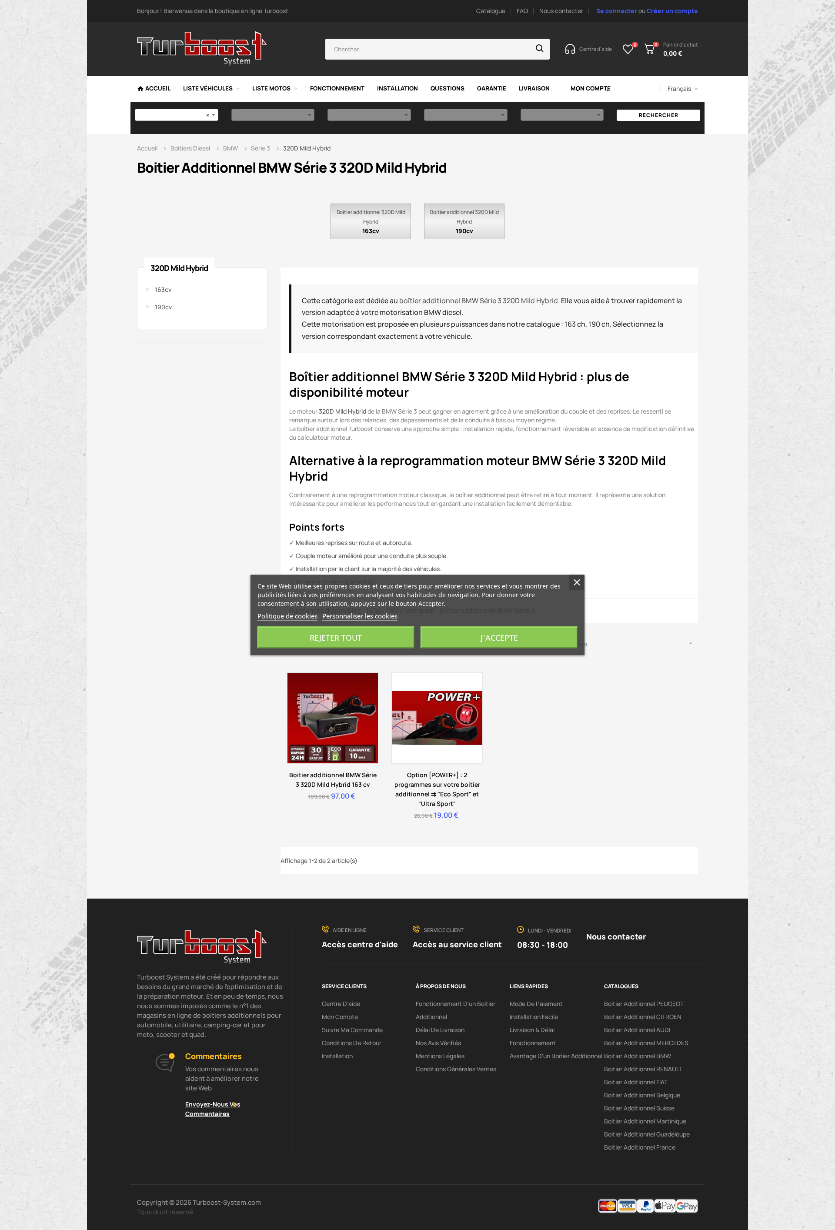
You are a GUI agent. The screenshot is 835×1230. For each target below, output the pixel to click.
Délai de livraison (440, 1030)
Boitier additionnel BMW (637, 1056)
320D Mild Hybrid (179, 268)
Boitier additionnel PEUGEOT (644, 1003)
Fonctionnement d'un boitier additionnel (455, 1010)
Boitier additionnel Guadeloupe (647, 1134)
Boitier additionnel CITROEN (642, 1017)
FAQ (522, 11)
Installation (337, 1056)
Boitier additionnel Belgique (642, 1095)
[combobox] (176, 115)
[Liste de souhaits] (628, 49)
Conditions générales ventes (456, 1069)
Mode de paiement (536, 1003)
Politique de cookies (287, 616)
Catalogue (490, 11)
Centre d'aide (341, 1003)
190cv (464, 231)
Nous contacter (561, 11)
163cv (370, 231)
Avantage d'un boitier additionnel (556, 1056)
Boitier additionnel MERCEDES (646, 1043)
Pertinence (625, 644)
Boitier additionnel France (639, 1147)
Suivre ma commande (352, 1030)
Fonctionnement (533, 1043)
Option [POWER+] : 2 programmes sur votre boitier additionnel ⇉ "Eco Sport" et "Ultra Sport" (437, 789)
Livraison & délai (532, 1030)
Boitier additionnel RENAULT (643, 1069)
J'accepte (499, 637)
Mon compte (340, 1017)
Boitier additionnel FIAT (636, 1082)
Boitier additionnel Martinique (645, 1121)
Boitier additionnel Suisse (639, 1108)
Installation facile (534, 1017)
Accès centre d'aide (360, 944)
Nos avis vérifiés (438, 1043)
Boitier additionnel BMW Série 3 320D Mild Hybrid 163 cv (333, 780)
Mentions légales (440, 1056)
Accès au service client (457, 944)
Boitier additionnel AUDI (637, 1030)
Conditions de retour (351, 1043)
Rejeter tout (336, 637)
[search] (540, 49)
